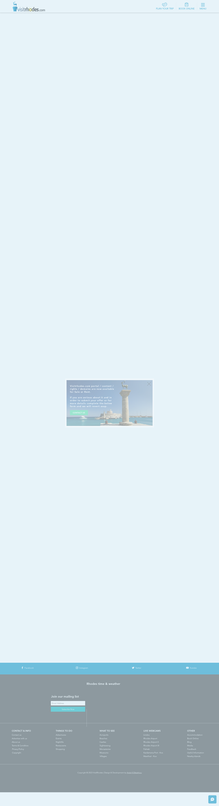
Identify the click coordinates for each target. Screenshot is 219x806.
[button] (149, 384)
